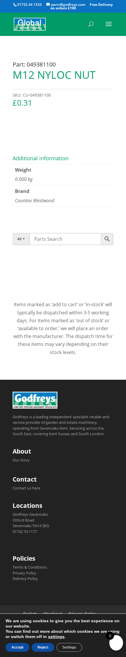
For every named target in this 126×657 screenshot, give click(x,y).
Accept (17, 647)
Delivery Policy (25, 578)
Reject (43, 647)
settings (56, 636)
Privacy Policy (24, 573)
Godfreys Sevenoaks (30, 514)
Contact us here (26, 488)
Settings (69, 647)
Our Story (21, 460)
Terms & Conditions (30, 567)
